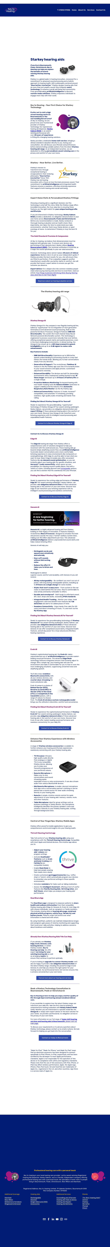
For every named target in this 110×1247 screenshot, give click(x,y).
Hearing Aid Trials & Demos (66, 1200)
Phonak (85, 1206)
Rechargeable (36, 1198)
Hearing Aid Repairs (63, 1202)
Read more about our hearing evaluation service (55, 281)
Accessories (35, 1204)
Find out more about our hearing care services (55, 978)
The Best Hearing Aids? (91, 1198)
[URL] (65, 1219)
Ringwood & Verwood (13, 1204)
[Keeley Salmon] (52, 1219)
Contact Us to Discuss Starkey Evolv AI (55, 728)
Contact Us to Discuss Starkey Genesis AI (55, 639)
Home (74, 10)
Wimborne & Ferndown (13, 1202)
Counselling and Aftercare (66, 1198)
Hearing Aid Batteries (64, 1204)
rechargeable (65, 468)
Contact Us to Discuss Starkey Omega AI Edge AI (55, 423)
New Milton (9, 1200)
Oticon (84, 1208)
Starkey (85, 1202)
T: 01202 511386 (63, 10)
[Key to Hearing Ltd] (57, 1219)
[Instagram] (61, 1219)
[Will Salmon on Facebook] (48, 1219)
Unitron (85, 1200)
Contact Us (100, 10)
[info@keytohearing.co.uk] (44, 1219)
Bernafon (86, 1204)
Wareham (8, 1198)
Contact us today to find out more (55, 1038)
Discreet (34, 1200)
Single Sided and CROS (39, 1202)
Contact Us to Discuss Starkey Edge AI (55, 497)
